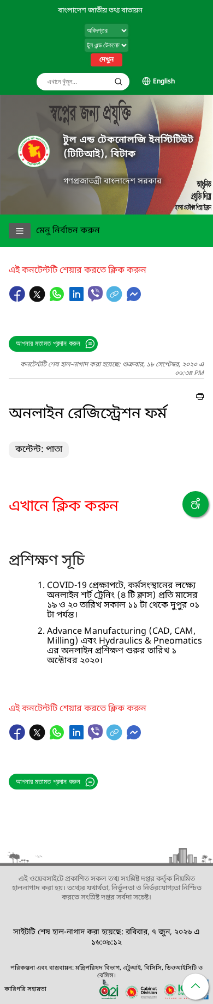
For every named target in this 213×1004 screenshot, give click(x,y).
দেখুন (106, 60)
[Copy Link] (115, 299)
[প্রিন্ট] (200, 398)
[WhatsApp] (58, 299)
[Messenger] (134, 299)
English (164, 81)
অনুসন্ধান (118, 81)
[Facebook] (18, 299)
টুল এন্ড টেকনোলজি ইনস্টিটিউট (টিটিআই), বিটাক (128, 147)
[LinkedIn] (77, 299)
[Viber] (95, 294)
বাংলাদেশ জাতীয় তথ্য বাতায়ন (100, 10)
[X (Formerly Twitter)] (38, 299)
